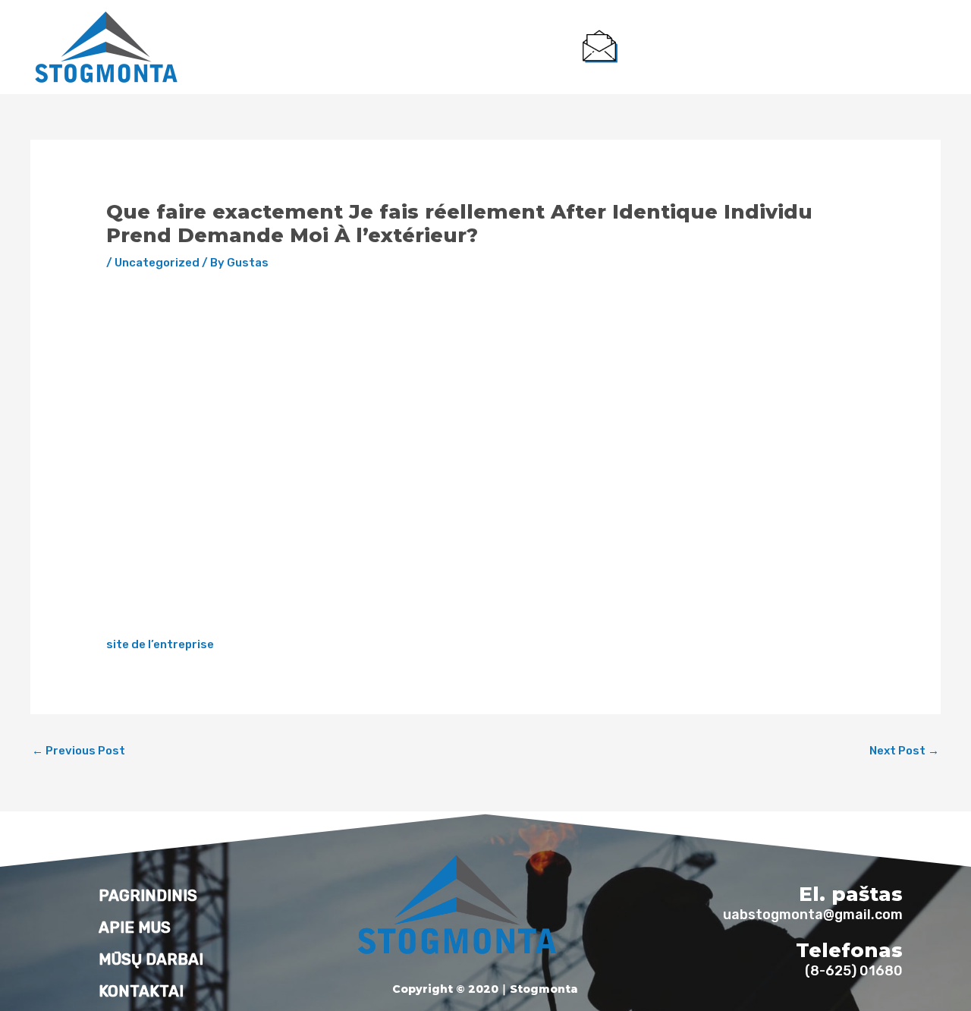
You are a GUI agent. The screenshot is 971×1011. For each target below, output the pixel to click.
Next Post (904, 750)
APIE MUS (345, 47)
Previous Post (78, 750)
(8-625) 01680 (885, 59)
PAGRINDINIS (262, 47)
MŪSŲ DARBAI (432, 47)
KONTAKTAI (522, 47)
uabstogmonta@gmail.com (707, 59)
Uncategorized (157, 262)
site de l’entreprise (160, 644)
